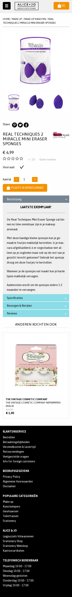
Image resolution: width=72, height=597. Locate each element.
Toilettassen (10, 516)
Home (6, 19)
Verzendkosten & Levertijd (19, 446)
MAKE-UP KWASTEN (35, 19)
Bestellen (9, 437)
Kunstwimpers (11, 506)
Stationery (9, 520)
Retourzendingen (13, 451)
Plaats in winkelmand (27, 187)
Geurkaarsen (10, 511)
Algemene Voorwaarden (18, 481)
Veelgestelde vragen (16, 456)
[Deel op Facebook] (26, 125)
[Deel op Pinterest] (14, 125)
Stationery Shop (13, 541)
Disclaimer (9, 486)
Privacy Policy (11, 476)
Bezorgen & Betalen (19, 305)
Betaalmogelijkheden (16, 442)
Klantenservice (14, 431)
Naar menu (7, 6)
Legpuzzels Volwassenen (18, 536)
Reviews (12, 313)
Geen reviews (47, 159)
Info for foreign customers (19, 461)
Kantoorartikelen (13, 550)
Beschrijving (14, 199)
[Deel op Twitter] (20, 125)
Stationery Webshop (15, 545)
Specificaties (15, 297)
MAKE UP (17, 19)
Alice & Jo (10, 530)
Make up (8, 501)
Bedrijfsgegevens (16, 471)
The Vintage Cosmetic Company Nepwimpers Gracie (36, 375)
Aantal (7, 179)
